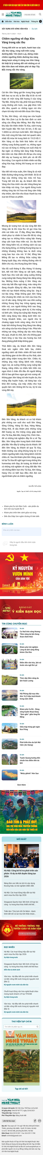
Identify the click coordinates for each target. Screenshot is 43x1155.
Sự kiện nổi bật (30, 15)
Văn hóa (16, 21)
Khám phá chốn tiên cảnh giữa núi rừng (20, 512)
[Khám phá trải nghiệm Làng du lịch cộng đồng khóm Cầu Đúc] (10, 648)
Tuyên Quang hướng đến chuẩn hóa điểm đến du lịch (30, 760)
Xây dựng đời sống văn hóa (15, 29)
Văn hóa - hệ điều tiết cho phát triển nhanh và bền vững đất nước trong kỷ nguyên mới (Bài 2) (21, 979)
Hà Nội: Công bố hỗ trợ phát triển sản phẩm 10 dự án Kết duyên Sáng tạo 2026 (21, 873)
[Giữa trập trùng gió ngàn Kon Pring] (10, 728)
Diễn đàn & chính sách (12, 970)
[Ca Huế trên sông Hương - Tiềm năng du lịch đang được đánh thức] (10, 633)
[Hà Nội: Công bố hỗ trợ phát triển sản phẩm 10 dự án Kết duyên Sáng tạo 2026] (21, 856)
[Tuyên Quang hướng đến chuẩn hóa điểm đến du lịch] (10, 759)
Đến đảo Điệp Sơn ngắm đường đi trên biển (21, 516)
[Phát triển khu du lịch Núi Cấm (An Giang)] (10, 744)
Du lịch (34, 29)
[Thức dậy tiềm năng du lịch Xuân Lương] (10, 679)
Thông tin (34, 21)
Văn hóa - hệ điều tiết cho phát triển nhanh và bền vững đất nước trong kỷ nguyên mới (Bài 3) (21, 1006)
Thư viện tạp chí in (22, 1021)
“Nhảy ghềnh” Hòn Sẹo (29, 773)
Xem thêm (21, 785)
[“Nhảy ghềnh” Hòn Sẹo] (10, 775)
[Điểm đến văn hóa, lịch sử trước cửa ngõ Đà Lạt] (10, 664)
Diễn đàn (8, 21)
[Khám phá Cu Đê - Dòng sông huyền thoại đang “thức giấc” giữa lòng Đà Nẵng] (10, 710)
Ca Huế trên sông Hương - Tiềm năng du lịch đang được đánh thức (30, 634)
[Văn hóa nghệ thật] (11, 1104)
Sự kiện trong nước (11, 957)
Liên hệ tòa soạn (9, 1121)
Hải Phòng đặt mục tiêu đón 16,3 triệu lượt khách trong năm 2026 (30, 696)
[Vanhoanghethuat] (3, 21)
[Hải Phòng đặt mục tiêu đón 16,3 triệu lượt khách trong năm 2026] (10, 695)
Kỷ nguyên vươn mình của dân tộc (16, 985)
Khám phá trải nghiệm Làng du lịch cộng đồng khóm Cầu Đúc (29, 649)
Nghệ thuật (25, 21)
